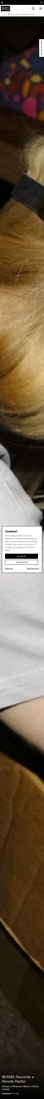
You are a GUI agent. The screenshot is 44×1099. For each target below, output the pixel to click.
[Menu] (41, 8)
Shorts (33, 14)
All (9, 14)
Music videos (15, 14)
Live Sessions (25, 14)
